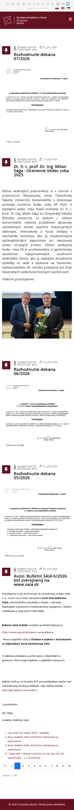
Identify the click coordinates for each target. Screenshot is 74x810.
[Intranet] (18, 3)
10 (69, 765)
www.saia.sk (15, 598)
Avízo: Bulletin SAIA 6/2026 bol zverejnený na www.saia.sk (40, 580)
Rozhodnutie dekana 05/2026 (34, 475)
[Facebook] (33, 3)
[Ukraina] (69, 7)
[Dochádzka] (68, 3)
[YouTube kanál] (53, 3)
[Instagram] (43, 3)
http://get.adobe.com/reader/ (19, 690)
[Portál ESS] (23, 3)
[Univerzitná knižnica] (13, 3)
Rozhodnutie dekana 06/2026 (34, 371)
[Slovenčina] (57, 7)
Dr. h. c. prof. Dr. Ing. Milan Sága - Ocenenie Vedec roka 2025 (41, 170)
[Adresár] (29, 3)
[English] (63, 7)
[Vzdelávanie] (8, 3)
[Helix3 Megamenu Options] (70, 19)
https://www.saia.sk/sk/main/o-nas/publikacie (28, 632)
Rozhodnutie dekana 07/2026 (34, 56)
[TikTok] (48, 3)
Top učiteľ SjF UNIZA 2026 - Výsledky (28, 732)
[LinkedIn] (38, 3)
